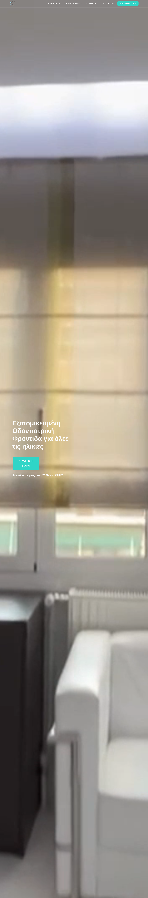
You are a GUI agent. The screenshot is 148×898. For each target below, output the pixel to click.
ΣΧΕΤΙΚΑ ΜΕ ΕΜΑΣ (71, 3)
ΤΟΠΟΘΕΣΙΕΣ (91, 3)
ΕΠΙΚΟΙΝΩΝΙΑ (108, 3)
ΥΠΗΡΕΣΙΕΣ (53, 3)
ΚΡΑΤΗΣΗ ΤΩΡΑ (128, 3)
